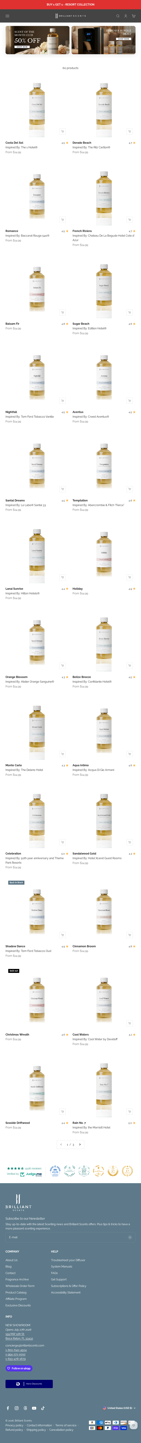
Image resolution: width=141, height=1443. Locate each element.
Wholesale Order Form (20, 1286)
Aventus (78, 412)
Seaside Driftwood (18, 1122)
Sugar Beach (81, 323)
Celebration (13, 853)
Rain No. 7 (79, 1122)
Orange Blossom (17, 677)
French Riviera (82, 231)
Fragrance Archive (17, 1279)
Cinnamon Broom (84, 946)
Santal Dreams (15, 500)
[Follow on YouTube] (34, 1408)
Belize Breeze (82, 677)
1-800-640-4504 (16, 1350)
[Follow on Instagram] (16, 1408)
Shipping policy (36, 1429)
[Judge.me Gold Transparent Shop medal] (98, 1170)
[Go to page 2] (79, 1144)
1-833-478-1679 (16, 1358)
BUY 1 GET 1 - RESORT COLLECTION (70, 4)
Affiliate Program (16, 1299)
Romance (12, 231)
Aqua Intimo (81, 765)
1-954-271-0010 (15, 1354)
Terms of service (65, 1425)
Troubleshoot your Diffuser (68, 1260)
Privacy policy (14, 1425)
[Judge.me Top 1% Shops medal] (112, 1170)
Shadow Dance (15, 946)
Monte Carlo (14, 765)
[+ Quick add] (62, 131)
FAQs (54, 1273)
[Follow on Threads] (25, 1408)
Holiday (78, 588)
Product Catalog (16, 1292)
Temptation (80, 500)
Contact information (39, 1425)
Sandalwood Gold (84, 853)
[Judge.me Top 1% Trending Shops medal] (127, 1170)
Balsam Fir (12, 323)
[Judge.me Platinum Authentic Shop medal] (69, 1170)
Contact (10, 1273)
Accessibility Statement (65, 1292)
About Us (12, 1260)
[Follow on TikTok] (43, 1408)
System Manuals (61, 1266)
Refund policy (14, 1429)
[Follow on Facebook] (8, 1408)
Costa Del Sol (14, 142)
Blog (9, 1266)
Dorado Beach (82, 142)
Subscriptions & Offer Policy (68, 1286)
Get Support (59, 1279)
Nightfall (11, 412)
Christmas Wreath (17, 1034)
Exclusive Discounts (18, 1305)
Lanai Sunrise (14, 588)
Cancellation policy (61, 1429)
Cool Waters (81, 1034)
